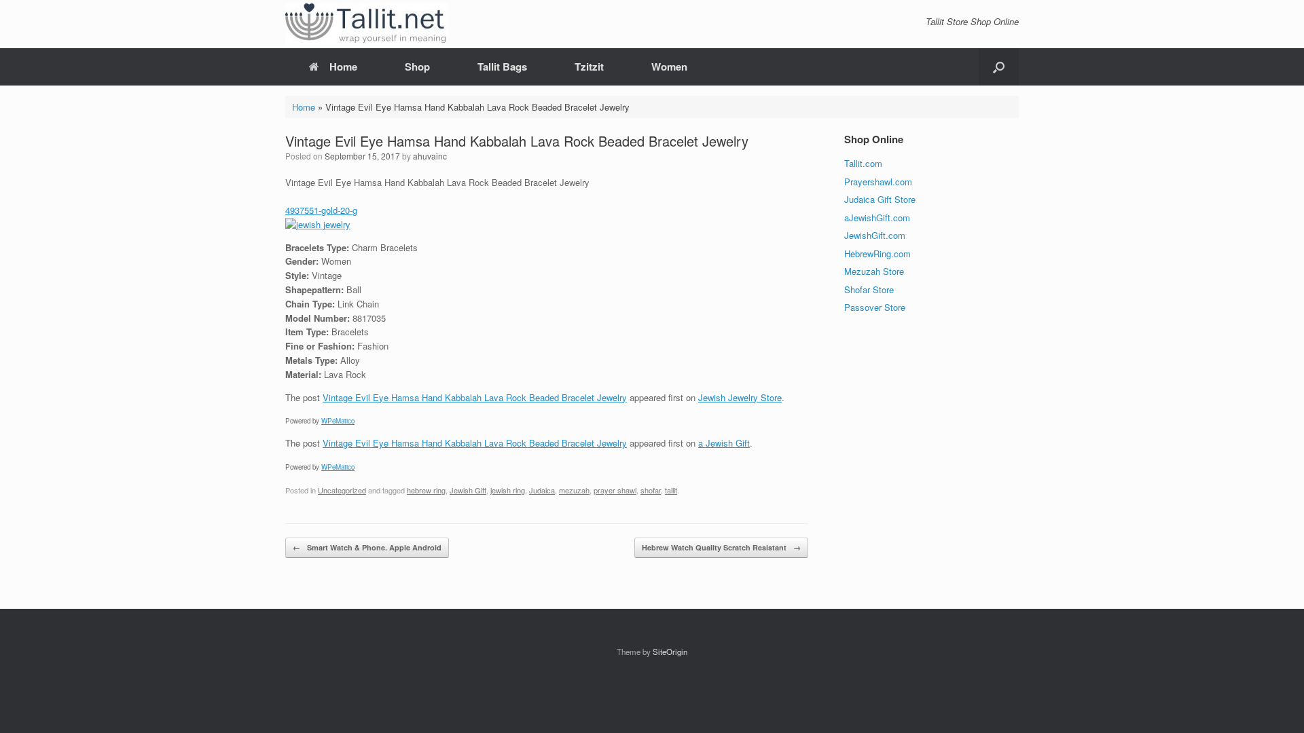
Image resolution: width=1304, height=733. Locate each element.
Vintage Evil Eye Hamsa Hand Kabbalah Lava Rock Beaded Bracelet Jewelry (475, 397)
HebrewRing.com (877, 253)
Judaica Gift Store (880, 199)
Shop (417, 66)
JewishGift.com (874, 235)
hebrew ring (426, 490)
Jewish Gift (468, 490)
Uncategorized (342, 490)
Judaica (542, 490)
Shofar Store (869, 289)
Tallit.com (863, 163)
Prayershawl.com (878, 181)
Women (669, 66)
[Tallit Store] (366, 24)
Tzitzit (589, 66)
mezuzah (574, 490)
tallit (671, 490)
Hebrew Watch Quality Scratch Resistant (721, 547)
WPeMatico (338, 421)
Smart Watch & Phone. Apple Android (367, 547)
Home (343, 66)
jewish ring (507, 490)
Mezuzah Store (874, 271)
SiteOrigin (670, 651)
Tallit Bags (502, 66)
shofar (650, 490)
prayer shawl (615, 490)
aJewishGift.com (877, 217)
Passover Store (874, 307)
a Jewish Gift (724, 442)
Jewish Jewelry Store (740, 397)
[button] (999, 67)
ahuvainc (430, 156)
